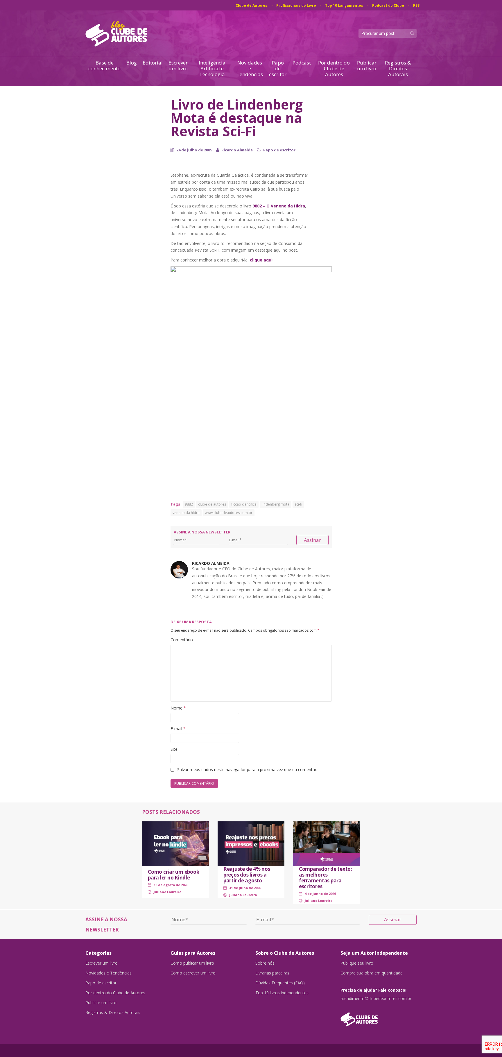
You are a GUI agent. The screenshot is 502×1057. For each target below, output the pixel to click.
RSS (416, 5)
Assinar (312, 540)
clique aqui (261, 260)
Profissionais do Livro (296, 5)
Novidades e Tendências (249, 68)
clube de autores (212, 504)
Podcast (302, 63)
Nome (178, 708)
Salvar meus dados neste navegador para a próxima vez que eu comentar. (247, 769)
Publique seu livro (356, 963)
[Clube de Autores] (378, 1016)
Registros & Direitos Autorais (398, 68)
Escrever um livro (178, 66)
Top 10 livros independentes (282, 993)
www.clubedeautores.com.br (228, 512)
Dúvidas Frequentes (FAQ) (280, 983)
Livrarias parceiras (272, 973)
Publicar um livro (366, 66)
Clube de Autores (251, 5)
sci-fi (298, 504)
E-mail (178, 728)
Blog (131, 63)
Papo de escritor (277, 68)
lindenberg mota (275, 504)
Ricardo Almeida (237, 150)
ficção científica (244, 504)
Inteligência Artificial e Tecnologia (212, 68)
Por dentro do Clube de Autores (334, 68)
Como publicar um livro (192, 963)
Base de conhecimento (104, 66)
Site (174, 749)
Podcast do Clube (388, 5)
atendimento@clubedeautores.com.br (375, 999)
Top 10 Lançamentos (344, 5)
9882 (189, 504)
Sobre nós (265, 963)
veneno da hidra (186, 512)
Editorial (153, 63)
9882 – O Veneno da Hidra (278, 206)
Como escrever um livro (193, 973)
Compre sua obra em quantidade (371, 973)
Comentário (182, 639)
